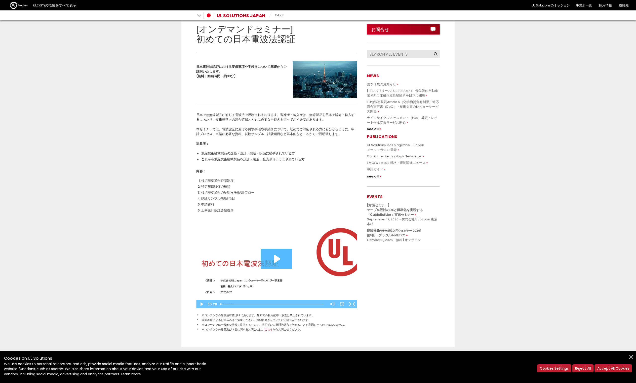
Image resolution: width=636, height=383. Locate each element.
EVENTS (279, 15)
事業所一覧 (584, 5)
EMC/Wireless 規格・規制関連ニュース (396, 162)
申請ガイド (375, 169)
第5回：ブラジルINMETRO (394, 233)
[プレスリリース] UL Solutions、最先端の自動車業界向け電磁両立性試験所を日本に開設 (402, 93)
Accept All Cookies (613, 368)
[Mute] (332, 304)
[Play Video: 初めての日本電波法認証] (276, 259)
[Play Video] (201, 304)
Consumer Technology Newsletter (394, 156)
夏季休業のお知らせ (381, 84)
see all (373, 129)
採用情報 (605, 5)
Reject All (583, 368)
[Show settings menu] (342, 304)
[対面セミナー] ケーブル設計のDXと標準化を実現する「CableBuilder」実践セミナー (395, 210)
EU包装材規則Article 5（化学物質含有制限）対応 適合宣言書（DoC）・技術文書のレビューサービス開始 (404, 107)
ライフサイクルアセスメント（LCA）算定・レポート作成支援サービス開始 (402, 120)
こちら (269, 329)
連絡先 (624, 5)
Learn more (131, 374)
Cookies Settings (554, 368)
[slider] (273, 304)
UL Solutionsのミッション (551, 5)
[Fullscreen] (352, 304)
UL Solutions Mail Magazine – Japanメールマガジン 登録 (395, 147)
